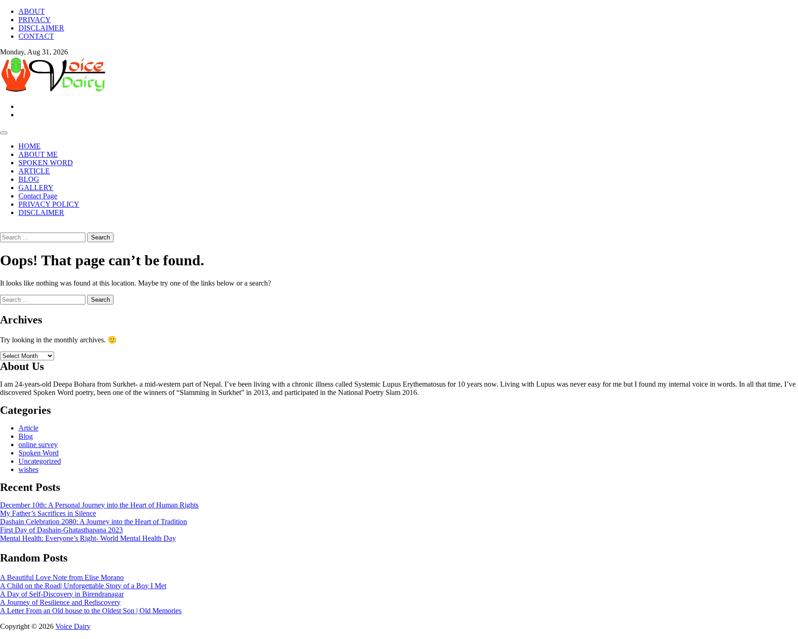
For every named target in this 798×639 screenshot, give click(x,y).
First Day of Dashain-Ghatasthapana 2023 (61, 530)
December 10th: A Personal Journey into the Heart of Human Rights (99, 505)
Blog (25, 436)
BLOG (28, 179)
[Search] (3, 228)
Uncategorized (39, 461)
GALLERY (36, 187)
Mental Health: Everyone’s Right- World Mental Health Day (88, 538)
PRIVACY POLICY (48, 204)
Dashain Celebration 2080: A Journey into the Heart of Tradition (93, 522)
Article (28, 428)
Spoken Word (38, 453)
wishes (28, 469)
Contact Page (37, 196)
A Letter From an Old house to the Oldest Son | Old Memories (90, 611)
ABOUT (31, 11)
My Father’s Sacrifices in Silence (48, 513)
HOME (29, 146)
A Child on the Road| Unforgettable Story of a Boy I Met (83, 586)
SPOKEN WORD (45, 163)
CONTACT (36, 36)
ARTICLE (34, 171)
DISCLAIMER (41, 28)
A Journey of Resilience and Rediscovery (60, 602)
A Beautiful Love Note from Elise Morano (62, 577)
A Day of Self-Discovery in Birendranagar (62, 594)
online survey (38, 444)
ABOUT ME (38, 154)
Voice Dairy (73, 626)
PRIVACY (34, 20)
